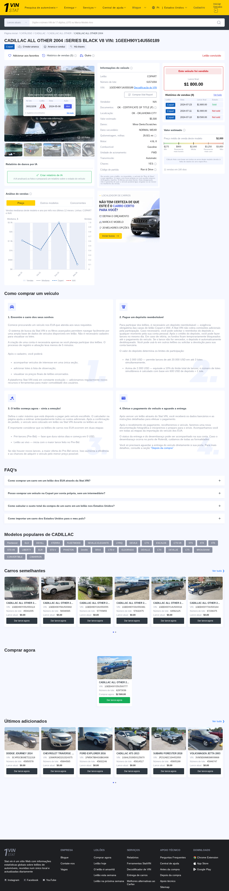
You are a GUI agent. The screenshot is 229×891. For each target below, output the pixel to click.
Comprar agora (102, 857)
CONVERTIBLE (15, 557)
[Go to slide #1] (13, 149)
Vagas (64, 869)
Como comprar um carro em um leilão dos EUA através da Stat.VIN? (49, 480)
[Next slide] (89, 100)
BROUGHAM (203, 550)
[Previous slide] (9, 100)
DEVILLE (145, 550)
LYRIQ (119, 543)
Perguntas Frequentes (173, 857)
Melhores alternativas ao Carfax (141, 883)
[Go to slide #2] (33, 149)
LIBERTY (26, 550)
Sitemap (164, 887)
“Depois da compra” (162, 447)
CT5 (187, 550)
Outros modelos (49, 203)
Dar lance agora (22, 620)
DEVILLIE (173, 550)
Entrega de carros (137, 875)
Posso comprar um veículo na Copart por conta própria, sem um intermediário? (56, 493)
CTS (147, 543)
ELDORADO (128, 550)
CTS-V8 (177, 543)
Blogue (136, 7)
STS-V (53, 550)
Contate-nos (68, 863)
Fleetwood (12, 543)
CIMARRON (36, 557)
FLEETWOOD (74, 543)
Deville (84, 550)
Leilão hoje (100, 863)
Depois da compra (170, 875)
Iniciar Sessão (217, 5)
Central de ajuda (169, 863)
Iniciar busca (108, 236)
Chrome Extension (207, 857)
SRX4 (98, 550)
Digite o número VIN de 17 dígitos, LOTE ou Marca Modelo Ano (62, 22)
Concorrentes (78, 203)
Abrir (68, 106)
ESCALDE (161, 543)
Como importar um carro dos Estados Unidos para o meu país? (46, 518)
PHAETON (68, 550)
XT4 (202, 543)
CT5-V (111, 550)
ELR (40, 550)
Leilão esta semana (105, 875)
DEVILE (133, 543)
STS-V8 (11, 550)
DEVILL (40, 543)
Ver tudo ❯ (218, 570)
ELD (27, 543)
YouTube (51, 880)
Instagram (13, 880)
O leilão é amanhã (104, 869)
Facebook (32, 880)
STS (191, 543)
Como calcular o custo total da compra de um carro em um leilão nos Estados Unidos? (61, 505)
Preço (20, 203)
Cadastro (199, 7)
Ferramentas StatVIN (139, 863)
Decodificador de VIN (139, 869)
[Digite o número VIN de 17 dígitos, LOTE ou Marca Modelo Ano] (219, 22)
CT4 (159, 550)
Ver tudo (70, 113)
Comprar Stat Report (142, 94)
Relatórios (132, 857)
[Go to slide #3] (52, 149)
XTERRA (55, 543)
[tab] (113, 632)
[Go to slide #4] (72, 149)
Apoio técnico (167, 881)
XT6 (213, 543)
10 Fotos (86, 137)
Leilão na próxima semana (109, 881)
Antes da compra (170, 869)
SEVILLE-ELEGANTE (98, 543)
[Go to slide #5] (91, 149)
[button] (17, 22)
